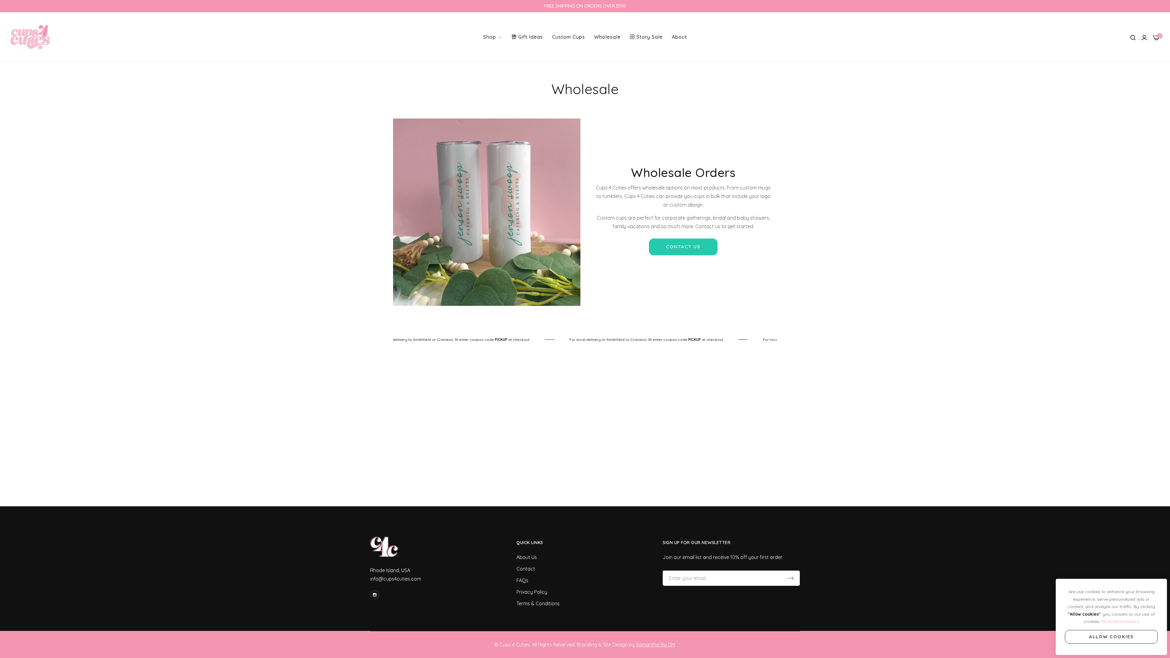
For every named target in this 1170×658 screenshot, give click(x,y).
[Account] (1144, 37)
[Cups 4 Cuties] (30, 37)
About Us (526, 557)
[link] (451, 339)
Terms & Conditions (538, 603)
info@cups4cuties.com (395, 579)
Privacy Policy (531, 592)
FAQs (522, 580)
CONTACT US (683, 246)
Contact (525, 569)
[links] (375, 595)
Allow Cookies (1111, 636)
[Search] (1133, 37)
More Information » (1120, 621)
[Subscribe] (790, 578)
